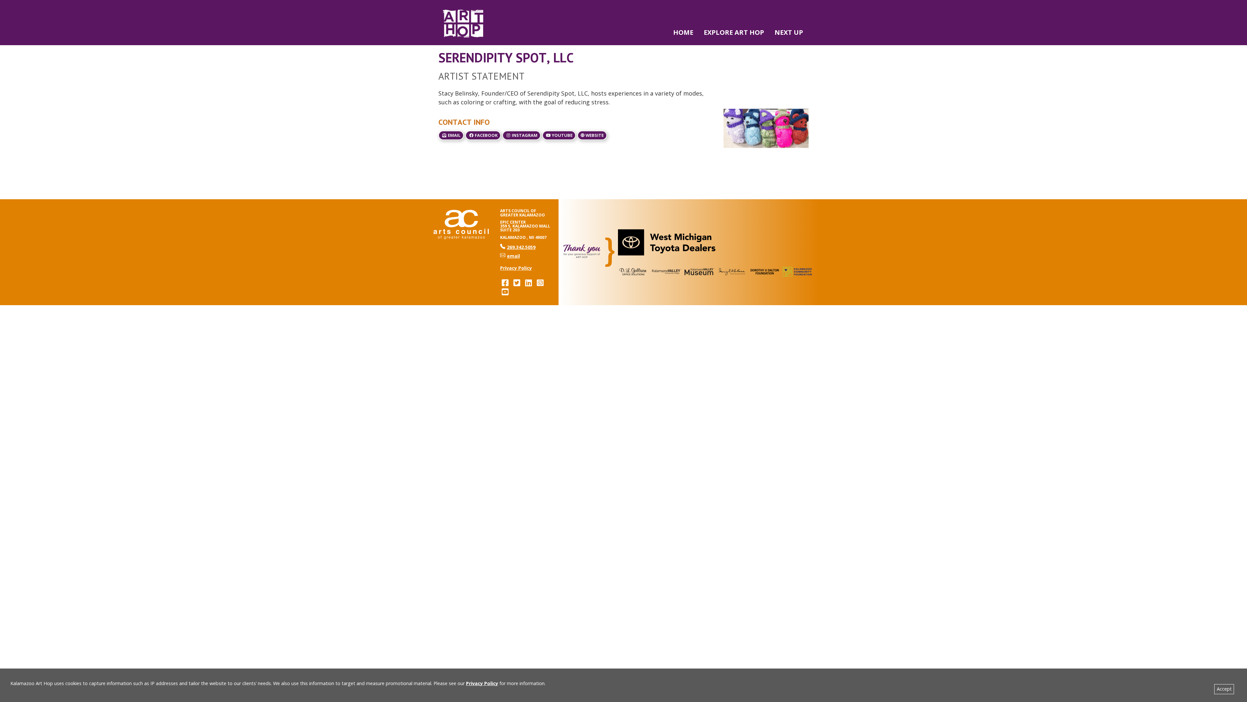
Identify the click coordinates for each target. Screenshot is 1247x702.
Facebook (486, 135)
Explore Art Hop (734, 32)
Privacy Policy (482, 683)
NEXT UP (789, 32)
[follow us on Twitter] (517, 282)
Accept (1224, 689)
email (453, 135)
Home (683, 32)
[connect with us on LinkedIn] (528, 282)
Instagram (524, 135)
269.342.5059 (517, 247)
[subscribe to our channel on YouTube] (505, 291)
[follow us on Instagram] (540, 282)
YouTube (562, 135)
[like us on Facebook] (505, 282)
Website (594, 135)
